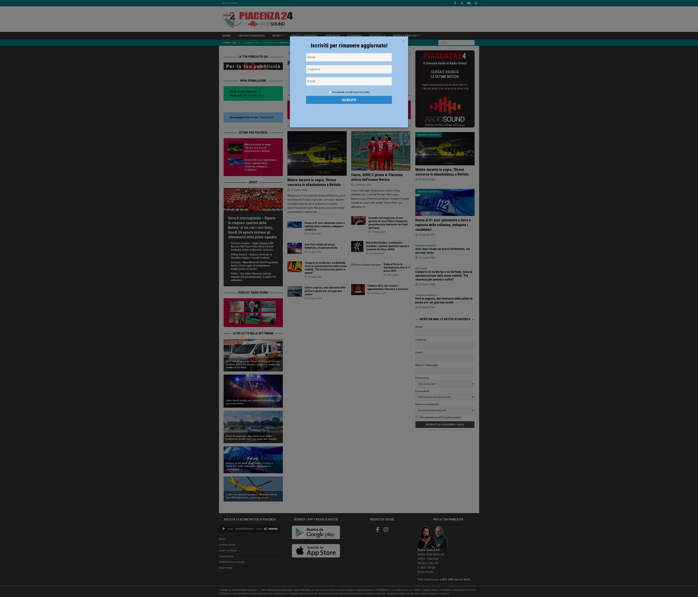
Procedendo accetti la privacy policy (351, 92)
